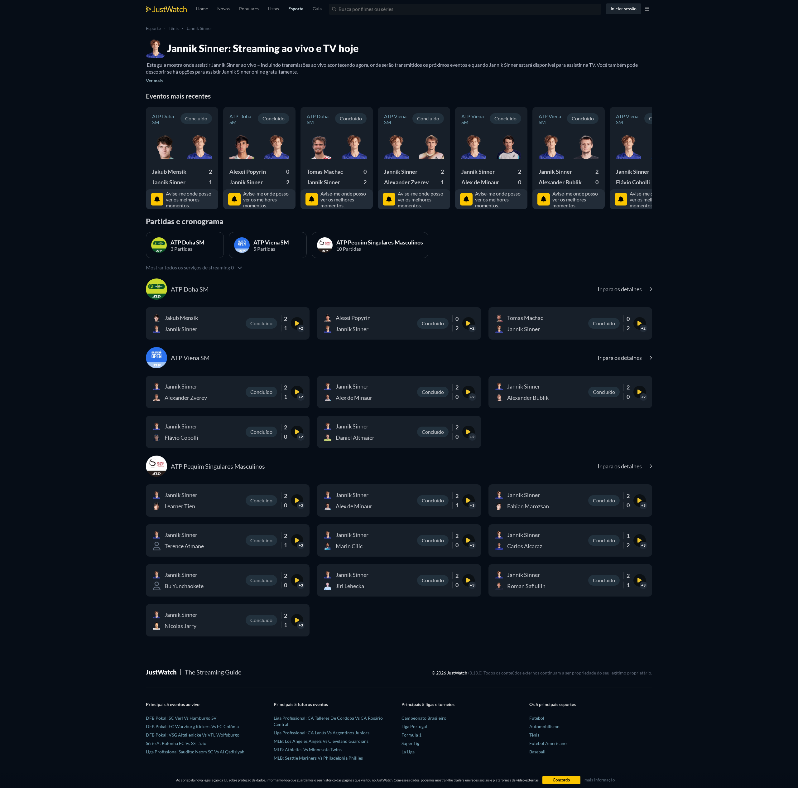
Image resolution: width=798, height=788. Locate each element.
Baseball (537, 751)
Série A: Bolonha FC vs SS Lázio (176, 743)
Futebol (536, 718)
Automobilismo (544, 726)
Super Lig (410, 743)
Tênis (174, 28)
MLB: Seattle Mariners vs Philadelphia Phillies (318, 758)
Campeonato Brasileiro (423, 718)
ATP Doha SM (163, 119)
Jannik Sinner (199, 28)
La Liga (408, 751)
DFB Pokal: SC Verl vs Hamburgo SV (181, 718)
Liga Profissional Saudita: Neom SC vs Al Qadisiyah (195, 751)
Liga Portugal (414, 726)
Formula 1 (411, 734)
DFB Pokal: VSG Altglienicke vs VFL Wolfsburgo (192, 734)
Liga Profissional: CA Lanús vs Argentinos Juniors (321, 732)
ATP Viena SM (395, 119)
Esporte (153, 28)
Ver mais (154, 80)
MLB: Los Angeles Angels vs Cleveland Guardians (321, 741)
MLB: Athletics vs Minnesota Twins (308, 749)
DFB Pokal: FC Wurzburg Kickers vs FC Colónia (192, 726)
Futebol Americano (548, 743)
